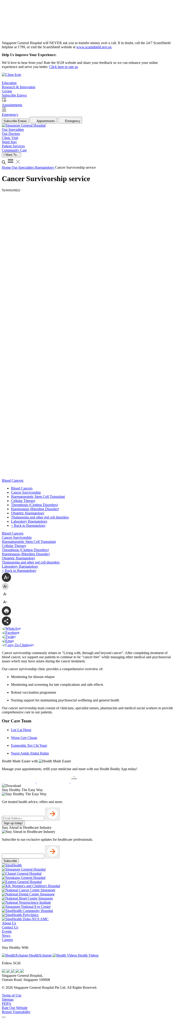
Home (7, 167)
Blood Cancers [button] (12, 480)
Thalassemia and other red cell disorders (40, 517)
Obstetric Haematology (27, 513)
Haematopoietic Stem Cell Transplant (38, 497)
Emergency (72, 121)
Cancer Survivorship (26, 492)
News (6, 935)
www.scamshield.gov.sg (93, 47)
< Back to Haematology (28, 525)
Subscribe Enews (15, 121)
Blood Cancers (22, 488)
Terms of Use (11, 995)
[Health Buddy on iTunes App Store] (19, 782)
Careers (7, 940)
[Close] (4, 1017)
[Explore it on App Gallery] (87, 782)
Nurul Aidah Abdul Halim (30, 753)
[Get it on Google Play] (53, 782)
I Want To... (11, 155)
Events (7, 931)
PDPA (6, 1004)
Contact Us (10, 927)
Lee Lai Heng (21, 730)
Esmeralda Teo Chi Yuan (29, 745)
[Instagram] (13, 971)
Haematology (45, 167)
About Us (9, 923)
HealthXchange (40, 955)
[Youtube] (8, 971)
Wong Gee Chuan (24, 738)
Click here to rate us (63, 67)
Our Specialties (23, 167)
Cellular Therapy (23, 501)
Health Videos (88, 955)
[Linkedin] (22, 971)
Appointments (45, 121)
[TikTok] (18, 971)
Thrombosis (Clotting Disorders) (34, 505)
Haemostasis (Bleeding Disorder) (35, 509)
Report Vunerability (16, 1012)
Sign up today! (13, 823)
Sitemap (8, 999)
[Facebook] (4, 971)
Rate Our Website (15, 1008)
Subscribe (10, 861)
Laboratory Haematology (29, 521)
